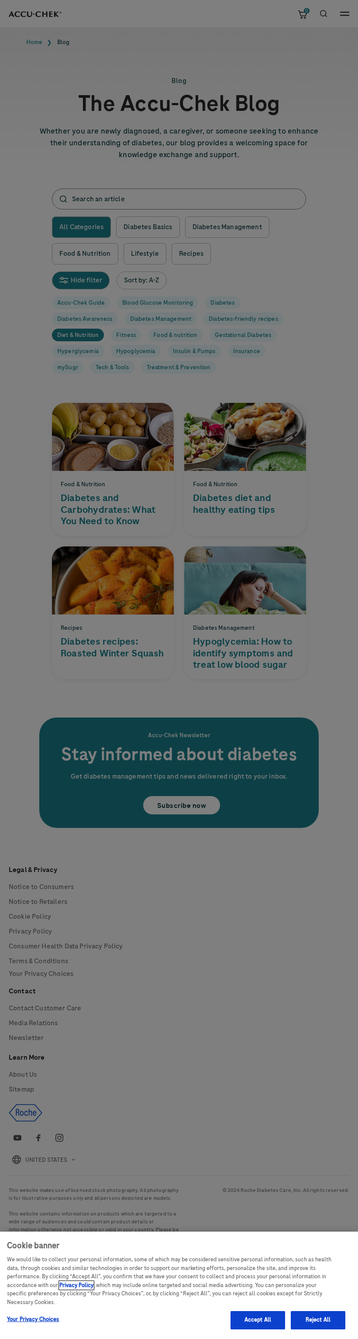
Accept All (257, 1320)
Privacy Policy (76, 1285)
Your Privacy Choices (33, 1319)
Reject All (318, 1320)
